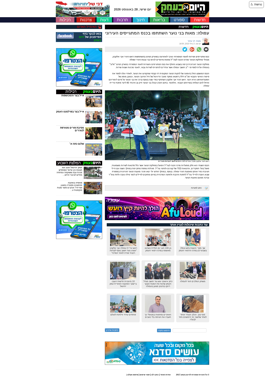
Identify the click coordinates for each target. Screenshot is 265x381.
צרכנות (86, 19)
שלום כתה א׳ (76, 143)
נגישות (257, 4)
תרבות (122, 19)
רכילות (65, 19)
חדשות (199, 19)
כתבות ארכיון (112, 330)
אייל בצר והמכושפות (72, 95)
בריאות (159, 19)
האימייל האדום (87, 26)
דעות (104, 19)
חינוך (140, 19)
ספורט (179, 19)
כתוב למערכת (196, 188)
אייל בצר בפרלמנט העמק (70, 111)
